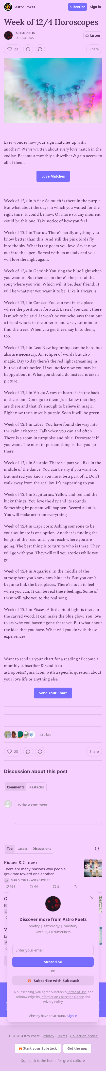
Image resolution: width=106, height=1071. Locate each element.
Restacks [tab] (36, 787)
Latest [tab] (23, 848)
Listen (95, 35)
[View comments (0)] (28, 49)
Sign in (95, 7)
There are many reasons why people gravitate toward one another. (35, 871)
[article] (53, 875)
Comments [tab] (15, 787)
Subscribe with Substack (56, 980)
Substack (28, 1060)
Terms (62, 1036)
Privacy (48, 1036)
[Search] (97, 849)
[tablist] (25, 787)
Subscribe (77, 7)
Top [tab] (10, 848)
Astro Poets (25, 33)
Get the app (77, 1048)
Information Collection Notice (62, 997)
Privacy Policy (53, 1001)
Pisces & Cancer (21, 862)
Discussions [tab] (42, 848)
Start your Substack (40, 1048)
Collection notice (84, 1036)
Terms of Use (76, 992)
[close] (92, 898)
